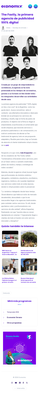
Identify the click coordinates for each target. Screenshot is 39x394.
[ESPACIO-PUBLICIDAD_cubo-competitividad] (19, 348)
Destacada (6, 293)
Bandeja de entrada (19, 28)
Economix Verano (14, 317)
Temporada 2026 (13, 312)
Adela (8, 28)
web (7, 145)
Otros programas (14, 323)
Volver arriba (21, 388)
